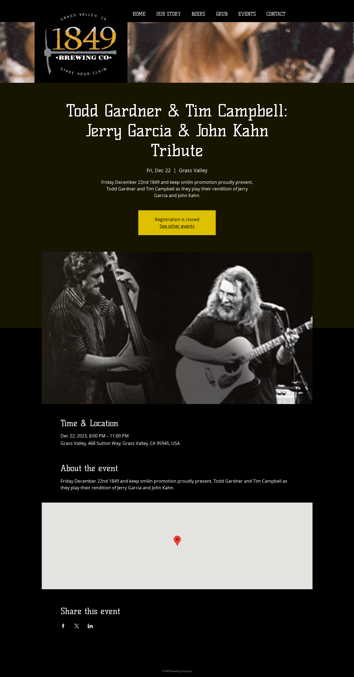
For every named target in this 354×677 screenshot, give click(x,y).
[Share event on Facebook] (63, 626)
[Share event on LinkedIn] (90, 626)
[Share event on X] (76, 626)
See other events (177, 226)
